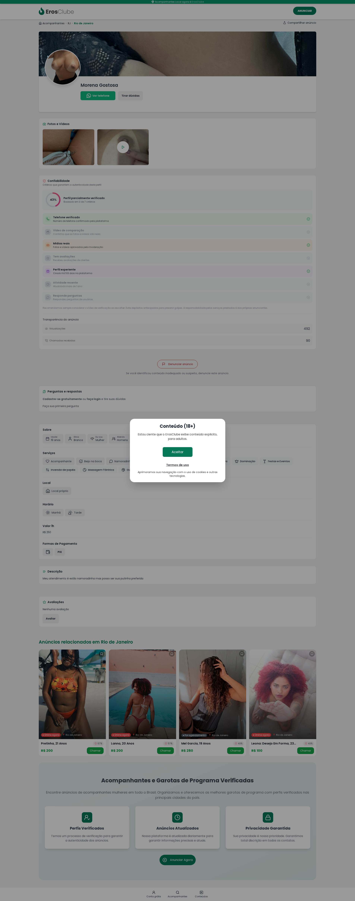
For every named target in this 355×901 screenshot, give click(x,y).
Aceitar (178, 452)
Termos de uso (177, 465)
